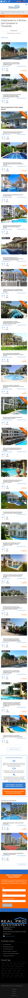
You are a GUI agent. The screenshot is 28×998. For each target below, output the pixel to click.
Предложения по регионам (16, 11)
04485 (8, 683)
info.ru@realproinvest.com (10, 936)
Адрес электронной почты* (8, 898)
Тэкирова (7, 66)
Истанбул (2, 968)
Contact (14, 991)
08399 (8, 238)
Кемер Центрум (8, 166)
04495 (8, 460)
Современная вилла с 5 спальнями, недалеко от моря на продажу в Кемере (12, 736)
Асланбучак (7, 134)
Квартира (4, 206)
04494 (8, 492)
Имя (3, 888)
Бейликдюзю (19, 971)
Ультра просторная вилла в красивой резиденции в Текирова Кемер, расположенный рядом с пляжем (12, 95)
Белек (17, 968)
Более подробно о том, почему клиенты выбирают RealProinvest (14, 785)
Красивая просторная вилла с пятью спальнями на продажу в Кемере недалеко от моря (11, 544)
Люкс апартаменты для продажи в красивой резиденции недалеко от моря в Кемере (13, 354)
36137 (9, 803)
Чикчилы (13, 973)
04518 (9, 397)
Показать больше (14, 749)
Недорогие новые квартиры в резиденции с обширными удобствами (13, 854)
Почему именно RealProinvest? (14, 757)
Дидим (22, 975)
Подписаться (7, 905)
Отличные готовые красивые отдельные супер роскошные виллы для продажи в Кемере (13, 576)
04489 (8, 587)
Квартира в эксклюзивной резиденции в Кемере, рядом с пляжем (12, 418)
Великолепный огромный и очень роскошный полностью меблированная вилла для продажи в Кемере (12, 608)
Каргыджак (8, 825)
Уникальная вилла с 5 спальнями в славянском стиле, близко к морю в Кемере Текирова (11, 63)
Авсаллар (7, 855)
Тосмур (2, 971)
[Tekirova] (17, 1)
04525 (9, 270)
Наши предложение (7, 944)
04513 (9, 428)
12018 (8, 175)
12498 (8, 112)
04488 (8, 619)
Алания (3, 825)
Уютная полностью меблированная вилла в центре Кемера (13, 195)
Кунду (6, 971)
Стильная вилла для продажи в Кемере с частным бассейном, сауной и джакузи (13, 513)
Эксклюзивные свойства (8, 948)
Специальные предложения (8, 955)
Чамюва (7, 293)
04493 (8, 523)
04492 (8, 555)
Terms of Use (14, 995)
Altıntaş (13, 966)
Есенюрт (12, 975)
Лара (14, 968)
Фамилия (4, 893)
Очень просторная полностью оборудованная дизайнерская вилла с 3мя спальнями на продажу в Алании (13, 258)
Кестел (22, 966)
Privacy (14, 993)
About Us (14, 989)
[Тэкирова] (24, 1)
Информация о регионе (14, 33)
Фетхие (15, 963)
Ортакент (17, 973)
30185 (9, 833)
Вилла (4, 43)
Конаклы (7, 968)
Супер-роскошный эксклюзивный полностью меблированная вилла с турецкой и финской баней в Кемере (12, 640)
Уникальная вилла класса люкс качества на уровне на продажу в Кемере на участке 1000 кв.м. (13, 481)
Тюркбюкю (21, 973)
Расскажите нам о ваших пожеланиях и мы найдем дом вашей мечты (14, 792)
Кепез (6, 966)
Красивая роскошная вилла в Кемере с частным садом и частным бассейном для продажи (13, 164)
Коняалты (10, 963)
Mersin (2, 966)
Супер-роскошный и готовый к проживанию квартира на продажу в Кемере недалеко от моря (12, 322)
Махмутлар (23, 963)
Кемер (23, 11)
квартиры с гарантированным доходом (11, 953)
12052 (8, 143)
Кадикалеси (3, 975)
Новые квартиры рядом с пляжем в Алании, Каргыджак (13, 823)
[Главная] (14, 7)
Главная (2, 11)
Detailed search (4, 37)
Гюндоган (8, 975)
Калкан (9, 966)
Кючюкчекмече (17, 975)
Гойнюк (9, 973)
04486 (8, 43)
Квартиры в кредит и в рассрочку (10, 951)
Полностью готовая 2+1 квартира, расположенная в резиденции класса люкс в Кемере (13, 386)
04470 (8, 75)
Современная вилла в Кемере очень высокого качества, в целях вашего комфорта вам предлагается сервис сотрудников (12, 704)
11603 (9, 206)
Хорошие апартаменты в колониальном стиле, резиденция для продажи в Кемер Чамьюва (13, 290)
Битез (2, 978)
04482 (8, 716)
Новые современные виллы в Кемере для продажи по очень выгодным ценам (13, 132)
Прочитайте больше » (21, 66)
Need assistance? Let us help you (13, 16)
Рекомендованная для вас (8, 946)
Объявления (7, 11)
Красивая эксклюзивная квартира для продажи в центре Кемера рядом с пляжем (12, 226)
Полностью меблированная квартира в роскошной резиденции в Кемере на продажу (12, 449)
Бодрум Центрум (4, 973)
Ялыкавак (18, 963)
